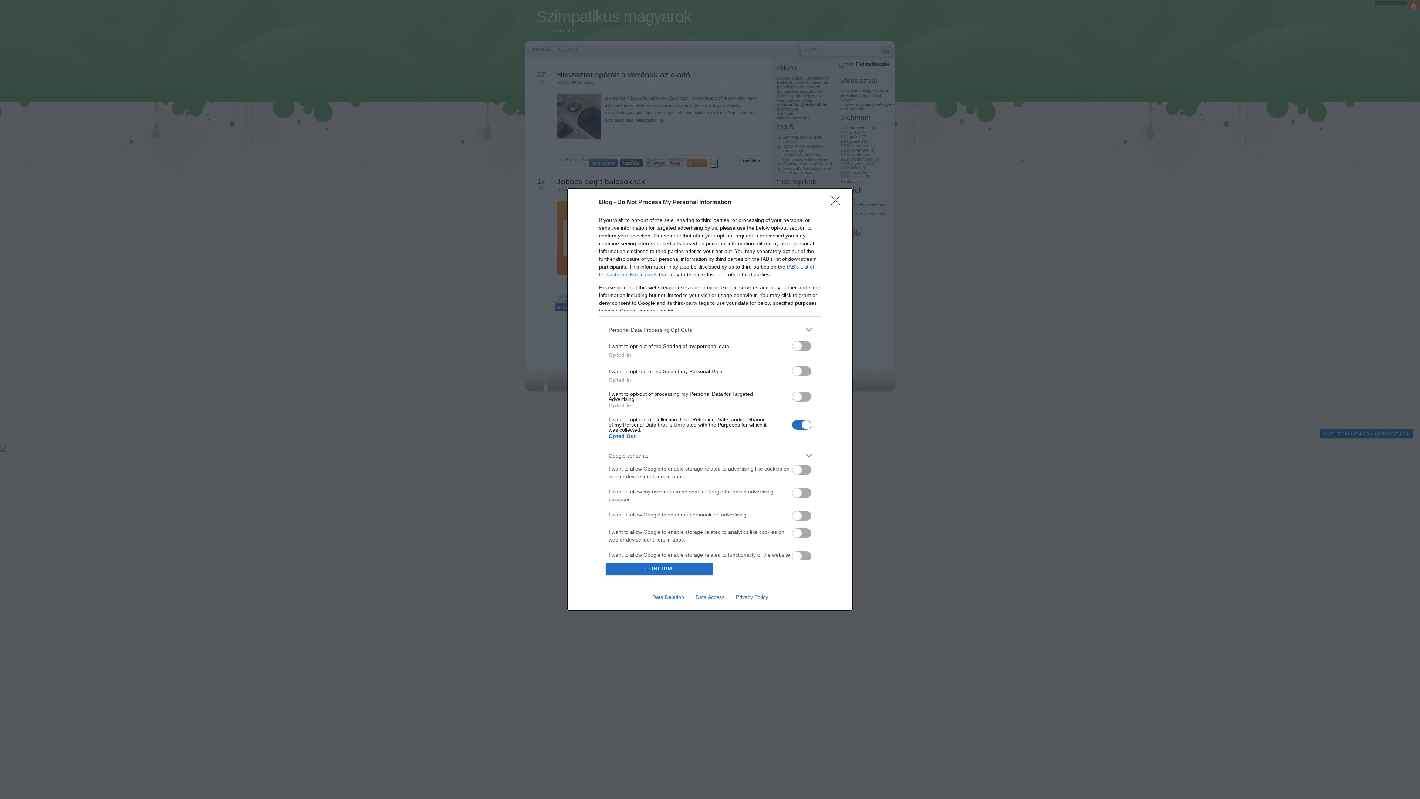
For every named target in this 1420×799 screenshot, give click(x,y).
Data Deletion (668, 597)
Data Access (710, 597)
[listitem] (710, 330)
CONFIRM (659, 569)
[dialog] (710, 399)
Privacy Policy (752, 597)
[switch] (801, 346)
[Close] (838, 203)
